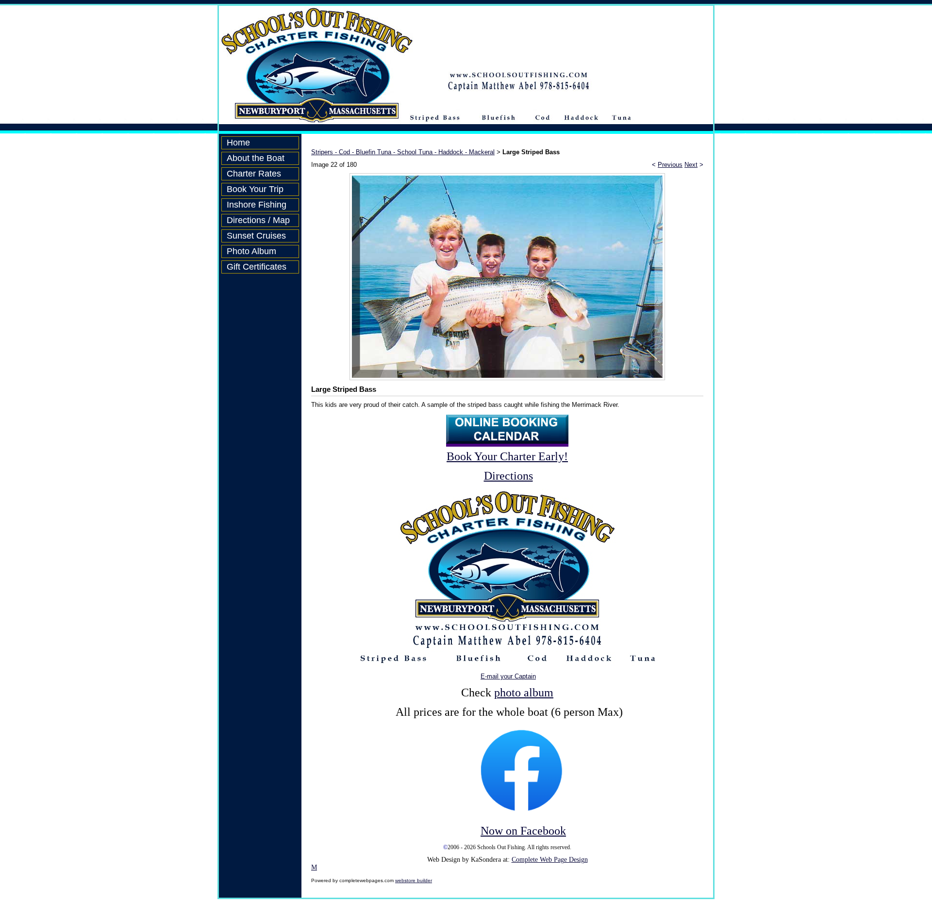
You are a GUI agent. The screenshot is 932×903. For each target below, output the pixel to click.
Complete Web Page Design (550, 859)
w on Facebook (530, 830)
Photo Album (251, 251)
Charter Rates (254, 173)
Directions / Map (258, 220)
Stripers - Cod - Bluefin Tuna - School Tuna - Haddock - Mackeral (403, 152)
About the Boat (255, 158)
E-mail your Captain (508, 676)
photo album (523, 692)
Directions (508, 475)
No (488, 830)
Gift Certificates (256, 267)
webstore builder (413, 880)
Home (238, 142)
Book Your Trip (255, 189)
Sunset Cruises (256, 236)
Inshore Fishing (256, 205)
